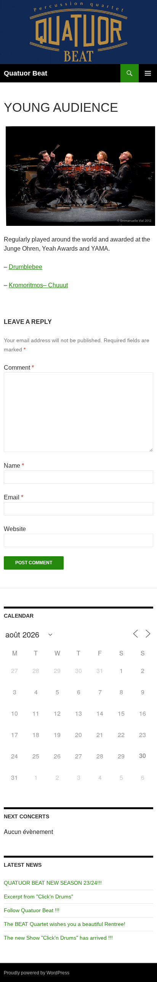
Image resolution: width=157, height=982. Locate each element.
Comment (19, 367)
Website (15, 529)
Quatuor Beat (25, 73)
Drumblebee (25, 267)
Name (14, 465)
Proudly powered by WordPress (36, 973)
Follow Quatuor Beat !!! (31, 910)
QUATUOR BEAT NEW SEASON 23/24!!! (53, 883)
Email (13, 497)
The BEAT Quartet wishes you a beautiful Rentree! (64, 924)
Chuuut (58, 285)
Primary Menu (148, 73)
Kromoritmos (26, 285)
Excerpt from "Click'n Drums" (38, 896)
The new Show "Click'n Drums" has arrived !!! (58, 938)
